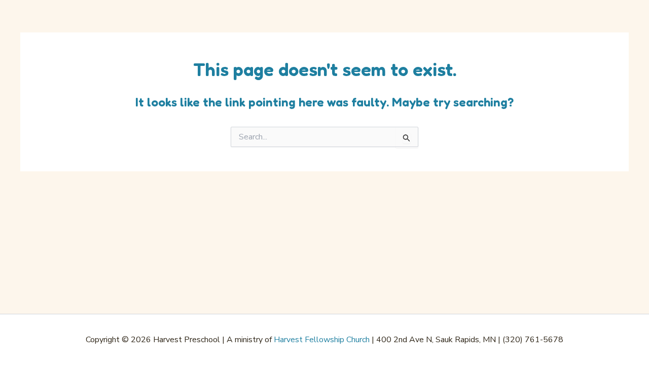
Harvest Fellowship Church (322, 339)
